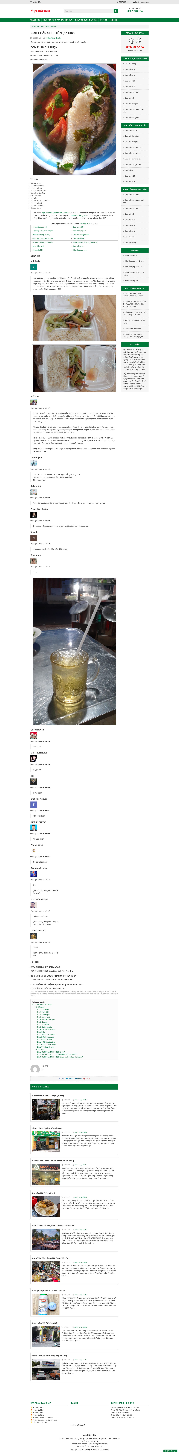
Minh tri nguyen (45, 1037)
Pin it (88, 1079)
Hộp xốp (103, 20)
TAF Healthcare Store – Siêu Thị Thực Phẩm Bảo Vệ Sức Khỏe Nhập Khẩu (134, 304)
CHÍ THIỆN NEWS (46, 1029)
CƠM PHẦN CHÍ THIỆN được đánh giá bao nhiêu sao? (60, 1057)
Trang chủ (35, 20)
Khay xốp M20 (130, 87)
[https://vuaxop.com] (42, 1069)
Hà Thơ (45, 1066)
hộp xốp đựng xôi (78, 215)
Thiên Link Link (45, 1047)
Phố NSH (43, 1012)
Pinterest (98, 1446)
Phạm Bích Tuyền (46, 1019)
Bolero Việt (43, 1017)
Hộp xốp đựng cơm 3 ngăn (43, 238)
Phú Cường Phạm (46, 1044)
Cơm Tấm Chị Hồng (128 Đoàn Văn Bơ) (50, 1258)
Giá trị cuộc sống (46, 1042)
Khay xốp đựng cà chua (133, 164)
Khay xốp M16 (78, 227)
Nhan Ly (42, 1022)
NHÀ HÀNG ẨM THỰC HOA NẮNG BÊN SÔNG (53, 1226)
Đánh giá (39, 1007)
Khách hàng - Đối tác (49, 26)
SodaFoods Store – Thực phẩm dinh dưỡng (53, 1161)
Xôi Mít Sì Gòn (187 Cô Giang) (122, 1417)
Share (79, 1079)
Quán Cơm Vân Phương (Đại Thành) (49, 1356)
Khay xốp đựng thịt (40, 227)
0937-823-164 (124, 2)
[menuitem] (35, 20)
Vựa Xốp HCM (84, 224)
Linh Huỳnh (43, 1015)
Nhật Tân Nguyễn (46, 1034)
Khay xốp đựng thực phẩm (43, 242)
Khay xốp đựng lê (131, 142)
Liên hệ (114, 20)
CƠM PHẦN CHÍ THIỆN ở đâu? (51, 1052)
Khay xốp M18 (130, 81)
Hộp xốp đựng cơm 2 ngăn (43, 231)
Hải (41, 1032)
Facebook (90, 1446)
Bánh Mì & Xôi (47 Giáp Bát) (45, 1323)
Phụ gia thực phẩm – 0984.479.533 (48, 1291)
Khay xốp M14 (78, 246)
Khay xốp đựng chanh (81, 235)
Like (62, 1079)
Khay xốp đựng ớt (131, 130)
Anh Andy (43, 1010)
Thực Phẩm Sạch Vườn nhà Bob (47, 1128)
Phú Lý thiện (44, 1039)
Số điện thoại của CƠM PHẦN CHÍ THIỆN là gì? (57, 1054)
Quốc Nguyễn (44, 1027)
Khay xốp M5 (38, 250)
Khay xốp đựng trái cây (41, 235)
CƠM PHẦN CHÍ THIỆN (42, 1005)
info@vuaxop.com (142, 2)
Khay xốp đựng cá (131, 104)
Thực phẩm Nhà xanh (133, 329)
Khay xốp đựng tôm (132, 118)
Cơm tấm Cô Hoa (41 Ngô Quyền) (48, 1096)
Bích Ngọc (43, 1024)
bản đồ (82, 1425)
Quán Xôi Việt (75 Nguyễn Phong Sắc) (125, 1410)
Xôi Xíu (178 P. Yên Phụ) (43, 1193)
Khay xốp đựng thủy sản (86, 20)
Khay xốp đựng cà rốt (132, 159)
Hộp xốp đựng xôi (79, 231)
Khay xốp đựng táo (132, 136)
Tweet (70, 1079)
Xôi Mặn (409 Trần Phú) (120, 1412)
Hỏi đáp (39, 1049)
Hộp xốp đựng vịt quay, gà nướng (85, 242)
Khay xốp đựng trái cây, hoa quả (57, 20)
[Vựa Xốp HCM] (44, 11)
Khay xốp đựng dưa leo (133, 147)
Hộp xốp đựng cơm (80, 250)
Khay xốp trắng (78, 238)
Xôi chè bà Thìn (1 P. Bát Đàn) (122, 1415)
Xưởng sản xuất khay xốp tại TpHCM (125, 1407)
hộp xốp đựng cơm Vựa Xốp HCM (56, 213)
